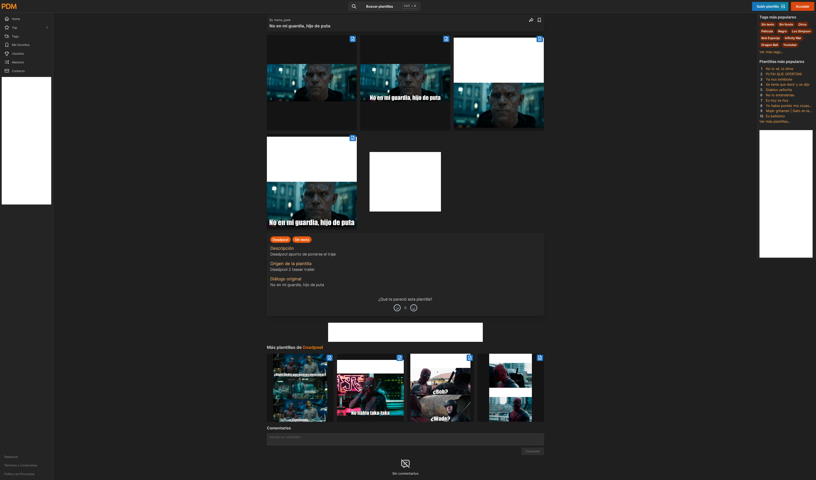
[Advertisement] (26, 140)
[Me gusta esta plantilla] (413, 307)
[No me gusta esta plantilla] (397, 307)
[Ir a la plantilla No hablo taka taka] (370, 388)
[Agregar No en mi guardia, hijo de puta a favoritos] (539, 20)
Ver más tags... (771, 52)
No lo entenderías (780, 95)
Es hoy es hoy (777, 100)
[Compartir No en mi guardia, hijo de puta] (531, 20)
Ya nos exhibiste (779, 79)
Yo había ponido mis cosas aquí (787, 106)
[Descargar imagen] (353, 39)
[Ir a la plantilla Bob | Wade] (440, 388)
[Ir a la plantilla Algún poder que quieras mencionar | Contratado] (300, 388)
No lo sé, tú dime (779, 69)
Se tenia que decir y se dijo (788, 84)
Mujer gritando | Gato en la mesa (787, 111)
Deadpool (313, 347)
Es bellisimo (775, 116)
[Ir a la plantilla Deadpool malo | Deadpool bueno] (510, 388)
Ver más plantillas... (774, 121)
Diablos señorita (779, 90)
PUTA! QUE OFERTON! (784, 74)
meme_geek (282, 20)
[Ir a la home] (9, 6)
